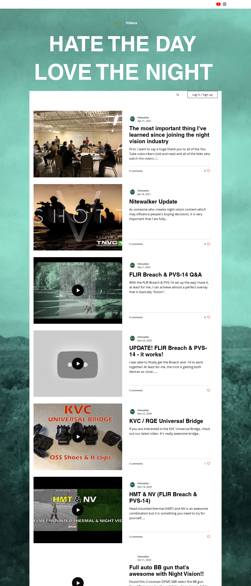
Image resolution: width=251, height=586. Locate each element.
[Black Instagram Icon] (224, 4)
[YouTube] (218, 4)
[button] (178, 95)
